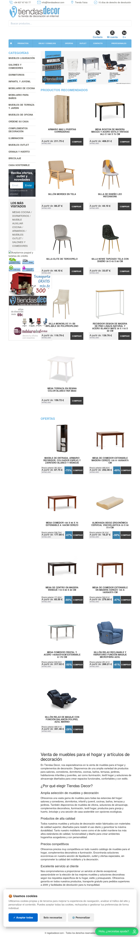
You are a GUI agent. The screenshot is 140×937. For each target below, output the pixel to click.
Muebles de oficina (21, 114)
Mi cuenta (112, 37)
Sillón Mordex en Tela (62, 194)
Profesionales (118, 43)
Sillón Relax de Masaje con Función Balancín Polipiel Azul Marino (62, 719)
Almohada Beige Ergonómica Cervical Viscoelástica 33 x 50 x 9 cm (110, 525)
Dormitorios (16, 74)
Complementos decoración (18, 130)
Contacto (98, 37)
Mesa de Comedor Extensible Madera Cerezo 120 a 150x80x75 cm (110, 460)
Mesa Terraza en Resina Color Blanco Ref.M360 (62, 389)
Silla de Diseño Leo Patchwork (110, 195)
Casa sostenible (19, 165)
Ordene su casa (19, 121)
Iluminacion (16, 138)
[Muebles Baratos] (86, 67)
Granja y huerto (19, 151)
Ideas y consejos (47, 43)
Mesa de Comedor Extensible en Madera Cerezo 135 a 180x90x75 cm (110, 589)
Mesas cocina (21, 212)
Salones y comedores (16, 66)
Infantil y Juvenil (20, 81)
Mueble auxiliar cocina (17, 223)
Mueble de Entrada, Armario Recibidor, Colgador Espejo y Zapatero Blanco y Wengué (62, 460)
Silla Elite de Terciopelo (62, 259)
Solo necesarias (53, 917)
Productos (23, 43)
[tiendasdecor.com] (35, 11)
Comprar (77, 141)
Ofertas (69, 43)
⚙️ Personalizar (81, 917)
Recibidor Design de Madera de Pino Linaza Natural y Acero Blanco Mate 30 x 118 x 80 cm (110, 326)
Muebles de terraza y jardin (21, 106)
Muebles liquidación (22, 58)
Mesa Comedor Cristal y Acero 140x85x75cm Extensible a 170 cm (62, 654)
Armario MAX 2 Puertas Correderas (62, 130)
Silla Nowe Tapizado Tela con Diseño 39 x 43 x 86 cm (110, 260)
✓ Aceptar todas (23, 917)
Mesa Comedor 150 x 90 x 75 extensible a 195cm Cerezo (62, 524)
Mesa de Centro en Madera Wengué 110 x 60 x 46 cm (62, 588)
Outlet (83, 43)
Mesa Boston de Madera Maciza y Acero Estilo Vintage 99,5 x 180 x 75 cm (110, 131)
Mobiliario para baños (19, 96)
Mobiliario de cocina (22, 88)
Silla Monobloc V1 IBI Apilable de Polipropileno (62, 325)
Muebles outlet (19, 144)
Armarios (18, 230)
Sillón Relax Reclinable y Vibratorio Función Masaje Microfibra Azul (110, 654)
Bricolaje (15, 158)
